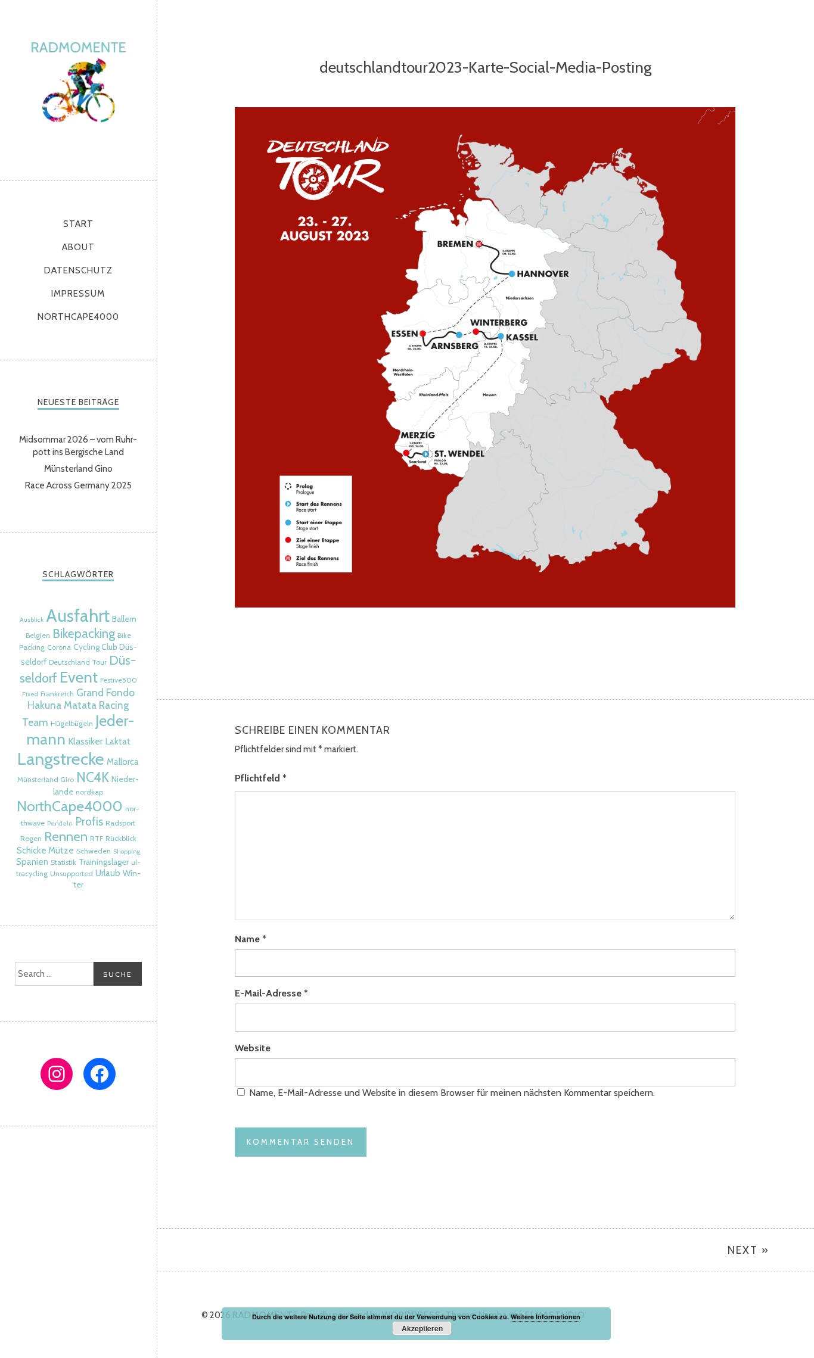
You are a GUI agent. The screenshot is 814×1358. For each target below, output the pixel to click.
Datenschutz (78, 270)
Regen (31, 838)
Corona (59, 647)
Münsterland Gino (78, 468)
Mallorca (123, 761)
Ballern (124, 619)
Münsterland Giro (45, 779)
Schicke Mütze (45, 850)
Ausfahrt (78, 615)
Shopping (126, 851)
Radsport (120, 822)
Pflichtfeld (261, 778)
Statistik (63, 862)
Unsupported (71, 873)
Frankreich (57, 693)
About (78, 247)
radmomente (78, 87)
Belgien (38, 635)
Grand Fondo (105, 692)
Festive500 (118, 679)
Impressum (78, 293)
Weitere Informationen (545, 1316)
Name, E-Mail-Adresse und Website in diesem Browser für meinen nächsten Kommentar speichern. (452, 1092)
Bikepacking (83, 633)
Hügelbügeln (72, 723)
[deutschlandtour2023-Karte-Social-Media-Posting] (485, 604)
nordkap (89, 791)
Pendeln (60, 823)
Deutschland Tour (78, 662)
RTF (96, 838)
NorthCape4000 (78, 317)
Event (79, 677)
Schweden (93, 850)
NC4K (92, 777)
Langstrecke (60, 758)
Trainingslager (104, 862)
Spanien (32, 861)
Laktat (118, 741)
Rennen (66, 836)
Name (250, 939)
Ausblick (32, 620)
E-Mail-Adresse (271, 993)
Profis (89, 821)
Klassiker (85, 741)
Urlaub (107, 873)
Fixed (30, 694)
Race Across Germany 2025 (78, 485)
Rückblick (120, 838)
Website (253, 1048)
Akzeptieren (422, 1328)
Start (78, 224)
